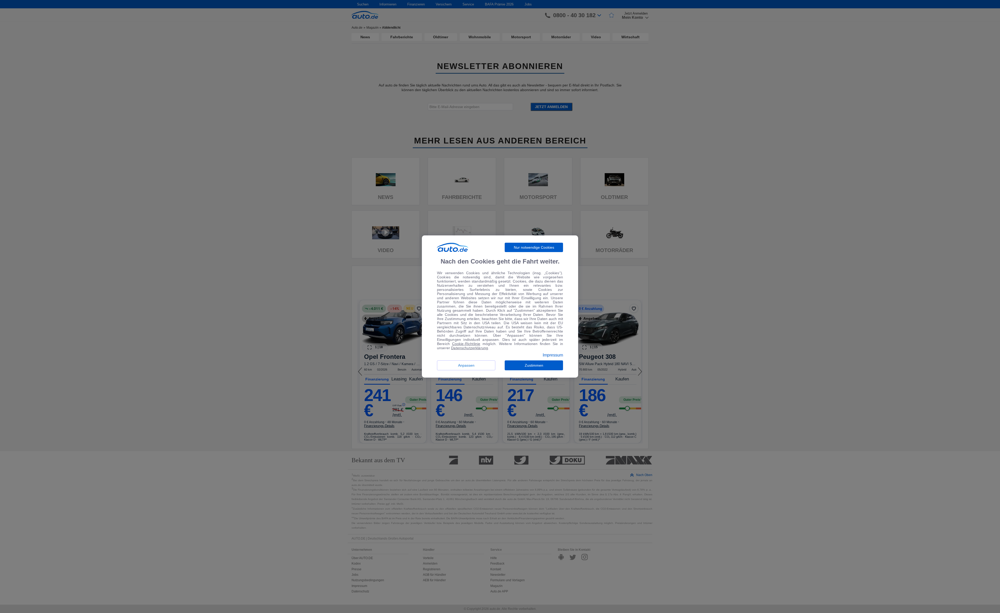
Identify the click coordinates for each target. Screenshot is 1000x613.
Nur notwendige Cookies (534, 247)
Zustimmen (534, 365)
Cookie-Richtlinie (466, 344)
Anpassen (466, 365)
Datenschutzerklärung (469, 348)
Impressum (553, 355)
